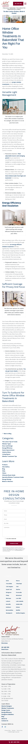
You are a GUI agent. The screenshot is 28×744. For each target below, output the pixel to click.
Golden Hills (19, 604)
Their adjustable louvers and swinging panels (15, 156)
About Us (4, 718)
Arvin (7, 580)
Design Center (5, 710)
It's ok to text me (11, 538)
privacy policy (18, 550)
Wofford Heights (20, 613)
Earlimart (8, 607)
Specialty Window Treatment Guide (13, 477)
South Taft (9, 589)
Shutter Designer (6, 706)
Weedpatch (9, 613)
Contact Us (4, 721)
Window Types (6, 444)
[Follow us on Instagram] (5, 727)
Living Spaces (6, 454)
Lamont (8, 601)
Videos (4, 473)
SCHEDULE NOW (14, 543)
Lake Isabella (19, 601)
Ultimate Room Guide (8, 475)
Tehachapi (19, 583)
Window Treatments (7, 708)
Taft (17, 586)
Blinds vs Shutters (7, 481)
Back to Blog (7, 433)
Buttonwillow (9, 610)
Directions (4, 643)
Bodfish (18, 610)
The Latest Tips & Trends (9, 442)
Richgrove (8, 592)
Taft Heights (9, 586)
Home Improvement (8, 450)
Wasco (18, 580)
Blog (3, 469)
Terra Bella (9, 583)
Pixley (7, 595)
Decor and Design (7, 446)
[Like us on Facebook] (2, 727)
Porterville (19, 592)
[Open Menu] (25, 3)
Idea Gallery (5, 467)
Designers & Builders (7, 714)
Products (5, 465)
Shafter (18, 589)
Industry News (6, 452)
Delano (18, 607)
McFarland (19, 595)
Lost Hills (18, 598)
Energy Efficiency (7, 448)
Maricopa (8, 598)
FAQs (3, 471)
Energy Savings (6, 479)
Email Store (4, 649)
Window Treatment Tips (9, 456)
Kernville (8, 604)
